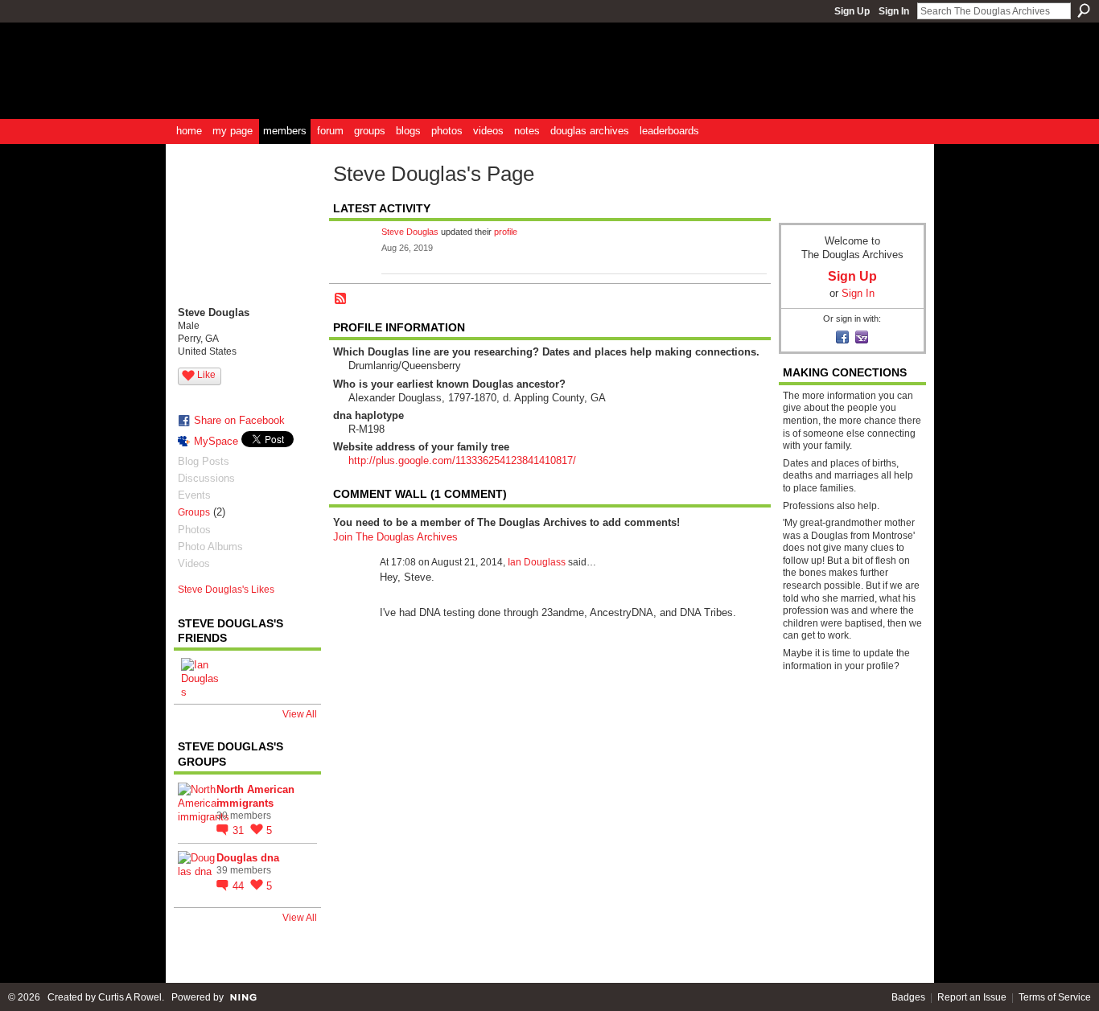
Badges (908, 997)
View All (299, 714)
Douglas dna (247, 858)
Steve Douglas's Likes (226, 589)
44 (240, 886)
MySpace (216, 441)
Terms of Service (1055, 997)
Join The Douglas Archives (395, 537)
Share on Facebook (239, 420)
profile (505, 231)
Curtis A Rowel (130, 997)
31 (240, 830)
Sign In (894, 11)
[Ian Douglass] (200, 677)
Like (206, 374)
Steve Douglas (409, 231)
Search (1083, 10)
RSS (341, 299)
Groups (194, 512)
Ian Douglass (537, 562)
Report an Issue (971, 997)
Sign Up (852, 11)
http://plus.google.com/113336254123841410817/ (462, 460)
